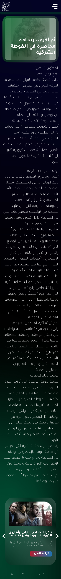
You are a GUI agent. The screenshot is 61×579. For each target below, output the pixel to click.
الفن (32, 573)
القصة (22, 573)
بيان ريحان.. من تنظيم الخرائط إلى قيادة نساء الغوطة (34, 536)
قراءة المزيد (41, 560)
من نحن (10, 573)
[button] (57, 536)
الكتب (42, 573)
